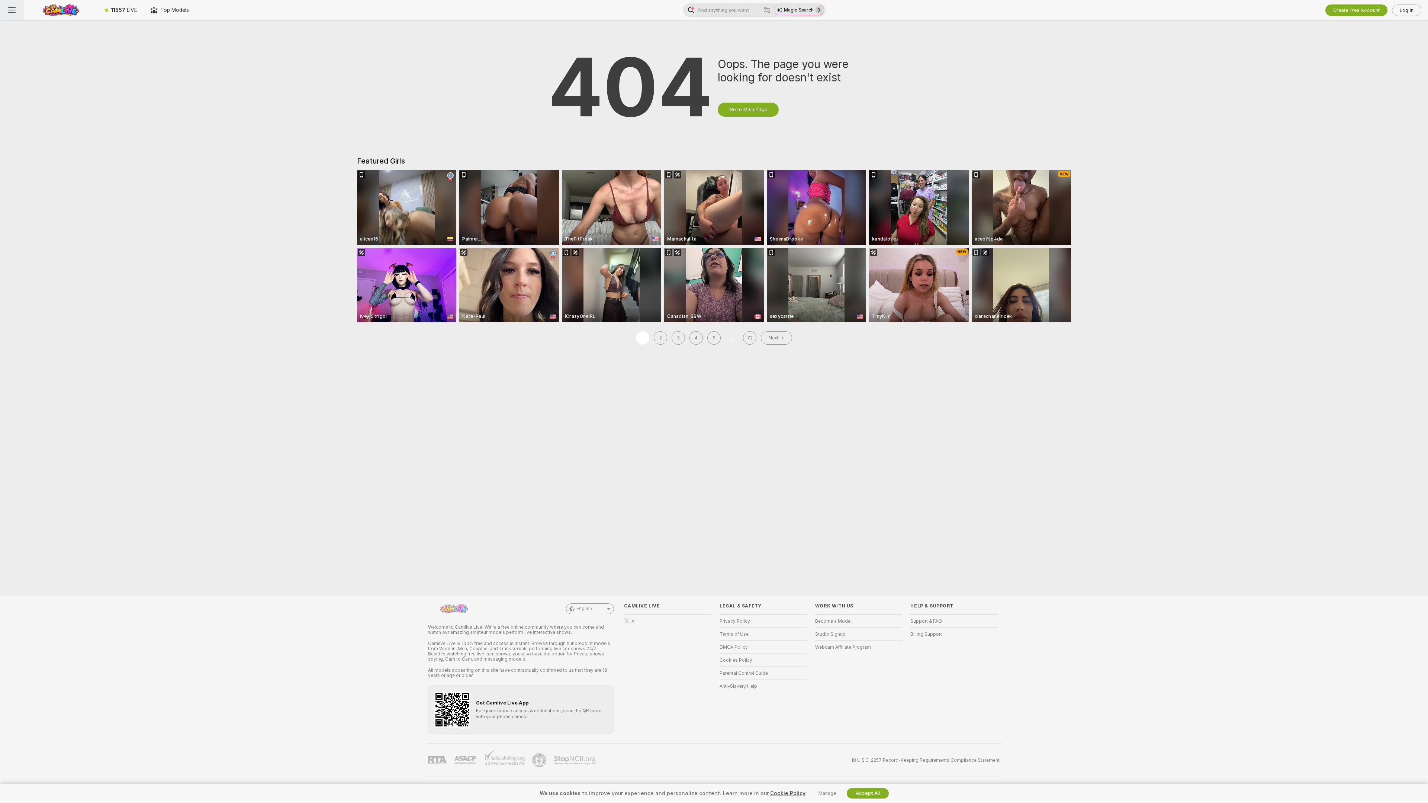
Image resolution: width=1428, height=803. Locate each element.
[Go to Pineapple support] (540, 760)
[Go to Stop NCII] (576, 760)
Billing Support (926, 634)
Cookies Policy (736, 660)
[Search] (767, 10)
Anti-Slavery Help (738, 686)
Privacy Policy (735, 621)
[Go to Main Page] (61, 10)
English (584, 608)
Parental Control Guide (744, 673)
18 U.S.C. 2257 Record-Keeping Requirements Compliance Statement (925, 760)
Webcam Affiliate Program (843, 647)
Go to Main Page (748, 109)
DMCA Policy (734, 647)
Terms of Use (734, 634)
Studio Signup (830, 634)
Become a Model (833, 621)
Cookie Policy (787, 793)
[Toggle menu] (12, 10)
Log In (1406, 10)
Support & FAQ (926, 621)
